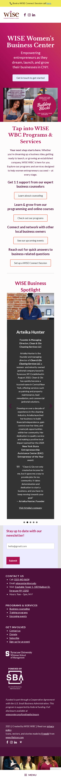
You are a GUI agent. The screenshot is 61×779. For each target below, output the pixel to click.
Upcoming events (18, 616)
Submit (13, 560)
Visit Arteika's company (30, 507)
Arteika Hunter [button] (27, 522)
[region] (30, 105)
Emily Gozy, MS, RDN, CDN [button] (37, 522)
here (48, 3)
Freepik (45, 733)
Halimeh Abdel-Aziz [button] (24, 522)
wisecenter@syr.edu (26, 583)
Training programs (18, 612)
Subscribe (14, 638)
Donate (13, 634)
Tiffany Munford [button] (30, 522)
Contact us (14, 630)
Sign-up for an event (19, 641)
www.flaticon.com (15, 737)
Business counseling (19, 609)
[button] (30, 105)
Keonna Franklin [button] (33, 522)
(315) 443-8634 (21, 579)
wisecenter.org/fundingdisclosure (22, 714)
